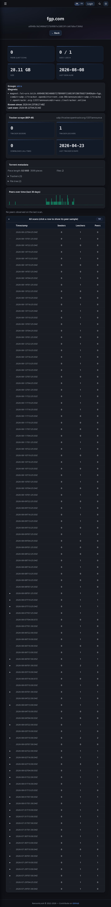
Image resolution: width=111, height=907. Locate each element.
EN (77, 3)
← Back (56, 33)
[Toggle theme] (105, 3)
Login (90, 3)
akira (19, 86)
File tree (15, 181)
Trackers (16, 176)
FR (82, 3)
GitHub (76, 903)
